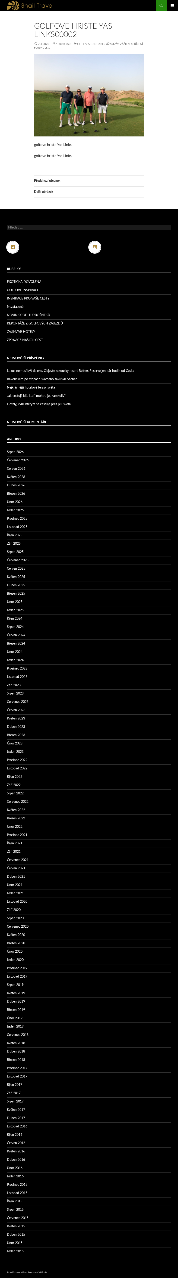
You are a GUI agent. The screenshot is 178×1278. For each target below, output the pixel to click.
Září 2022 (14, 785)
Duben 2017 (16, 1118)
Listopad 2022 (17, 768)
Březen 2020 (16, 943)
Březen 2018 (16, 1060)
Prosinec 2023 (17, 668)
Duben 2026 (16, 485)
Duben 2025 (16, 585)
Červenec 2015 (18, 1218)
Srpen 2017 (15, 1101)
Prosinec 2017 (17, 1068)
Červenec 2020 (18, 926)
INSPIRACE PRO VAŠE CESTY (28, 298)
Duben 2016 (16, 1159)
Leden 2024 (15, 660)
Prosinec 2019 (17, 968)
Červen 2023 (16, 710)
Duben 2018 (16, 1051)
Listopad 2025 (17, 527)
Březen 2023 (16, 735)
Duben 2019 (16, 1001)
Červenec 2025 (18, 560)
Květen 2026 (16, 477)
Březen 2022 (16, 818)
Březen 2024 (16, 643)
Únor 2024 (14, 652)
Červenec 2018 (18, 1035)
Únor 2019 (14, 1018)
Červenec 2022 (18, 801)
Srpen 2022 (15, 793)
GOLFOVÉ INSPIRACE (23, 290)
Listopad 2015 (17, 1193)
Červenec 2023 (18, 702)
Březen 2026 (16, 493)
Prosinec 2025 (17, 518)
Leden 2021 (15, 893)
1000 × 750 (63, 44)
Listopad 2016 (17, 1126)
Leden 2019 (15, 1026)
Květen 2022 (16, 810)
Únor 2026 (14, 502)
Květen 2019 (16, 993)
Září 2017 (14, 1093)
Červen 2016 (16, 1143)
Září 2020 (14, 910)
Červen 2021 (16, 868)
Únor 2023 (14, 743)
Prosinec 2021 (17, 835)
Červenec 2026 (18, 460)
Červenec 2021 (18, 860)
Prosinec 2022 (17, 760)
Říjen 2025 (14, 535)
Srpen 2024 (15, 627)
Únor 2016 (14, 1168)
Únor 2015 (14, 1243)
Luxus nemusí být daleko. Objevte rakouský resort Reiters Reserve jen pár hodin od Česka (70, 371)
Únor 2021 (14, 885)
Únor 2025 (14, 602)
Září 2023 (14, 685)
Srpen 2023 (15, 693)
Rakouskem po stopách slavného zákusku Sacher (42, 379)
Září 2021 (14, 851)
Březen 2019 (16, 1010)
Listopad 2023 (17, 677)
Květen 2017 (16, 1109)
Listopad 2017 (17, 1076)
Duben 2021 (16, 876)
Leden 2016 (15, 1176)
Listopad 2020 (17, 901)
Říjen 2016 (14, 1134)
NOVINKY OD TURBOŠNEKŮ (28, 315)
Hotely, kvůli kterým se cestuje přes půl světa (39, 404)
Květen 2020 (16, 935)
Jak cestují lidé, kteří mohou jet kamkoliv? (36, 396)
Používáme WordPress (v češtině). (27, 1272)
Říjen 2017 (14, 1085)
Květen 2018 (16, 1043)
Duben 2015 (16, 1234)
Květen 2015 (16, 1226)
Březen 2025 (16, 593)
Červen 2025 (16, 568)
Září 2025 (14, 543)
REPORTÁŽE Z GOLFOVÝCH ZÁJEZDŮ (35, 323)
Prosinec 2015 (17, 1184)
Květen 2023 (16, 718)
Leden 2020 (15, 960)
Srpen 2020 (15, 918)
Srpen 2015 (15, 1209)
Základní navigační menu (172, 5)
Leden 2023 (15, 751)
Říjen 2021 (14, 843)
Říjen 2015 (14, 1201)
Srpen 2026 (15, 452)
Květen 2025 (16, 577)
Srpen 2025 (15, 552)
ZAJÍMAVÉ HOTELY (21, 331)
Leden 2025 (15, 610)
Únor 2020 (14, 951)
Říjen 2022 (14, 776)
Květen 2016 (16, 1151)
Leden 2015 (15, 1251)
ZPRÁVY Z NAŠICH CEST (25, 340)
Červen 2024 (16, 635)
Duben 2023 (16, 727)
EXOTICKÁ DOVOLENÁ (24, 282)
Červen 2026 (16, 468)
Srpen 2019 (15, 985)
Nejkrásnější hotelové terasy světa (31, 387)
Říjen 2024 (14, 618)
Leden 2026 (15, 510)
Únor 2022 (14, 826)
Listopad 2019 (17, 976)
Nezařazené (15, 307)
